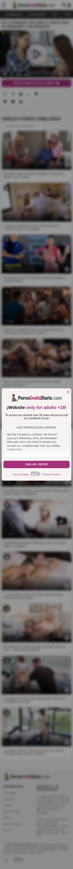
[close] (68, 392)
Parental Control (51, 474)
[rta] (36, 475)
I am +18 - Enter (36, 464)
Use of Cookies (21, 474)
